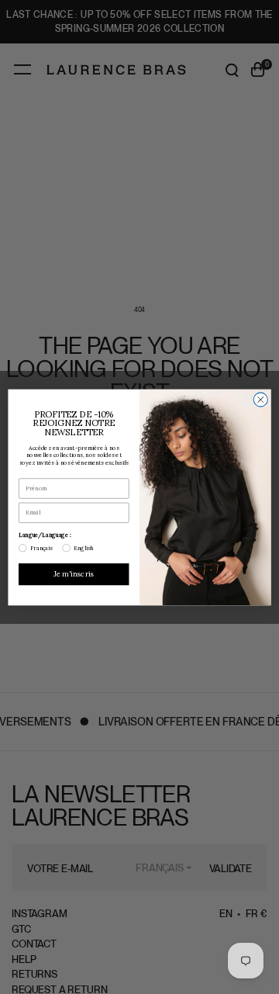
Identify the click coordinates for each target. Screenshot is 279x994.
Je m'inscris (74, 573)
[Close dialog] (260, 399)
